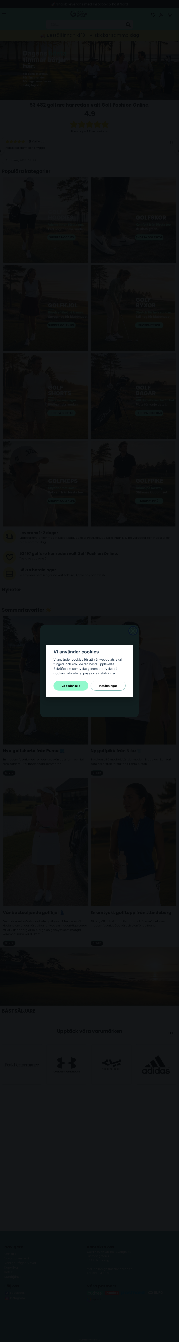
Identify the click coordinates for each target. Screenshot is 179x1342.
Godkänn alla (71, 685)
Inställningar (108, 685)
